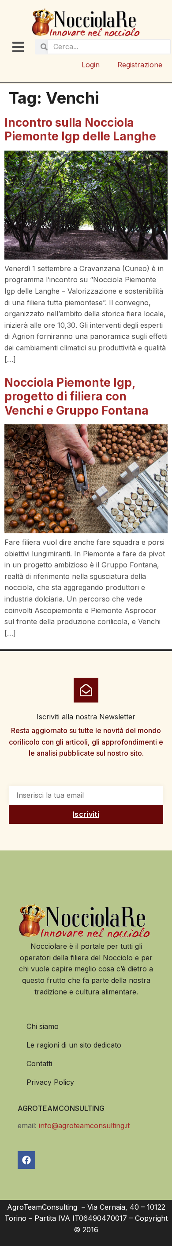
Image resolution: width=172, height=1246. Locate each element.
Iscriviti (86, 814)
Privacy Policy (50, 1082)
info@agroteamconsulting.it (84, 1125)
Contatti (39, 1063)
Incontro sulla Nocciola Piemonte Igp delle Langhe (80, 129)
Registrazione (139, 64)
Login (91, 64)
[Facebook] (26, 1160)
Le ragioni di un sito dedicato (73, 1044)
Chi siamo (42, 1026)
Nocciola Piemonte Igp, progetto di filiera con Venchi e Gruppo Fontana (76, 396)
